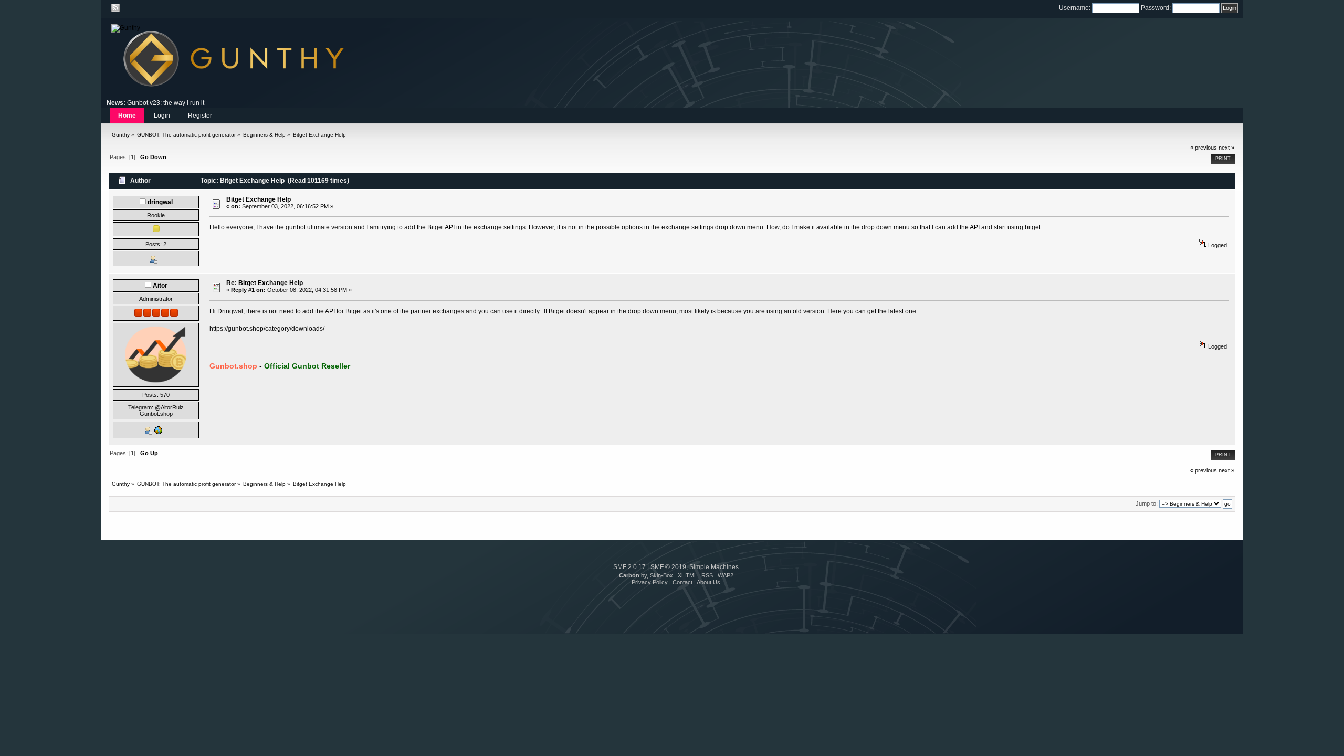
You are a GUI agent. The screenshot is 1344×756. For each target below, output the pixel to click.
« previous (1203, 147)
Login (162, 115)
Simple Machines (714, 567)
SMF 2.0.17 (629, 567)
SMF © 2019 (668, 567)
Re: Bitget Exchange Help (264, 283)
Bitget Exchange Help (258, 199)
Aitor (160, 285)
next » (1226, 147)
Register (200, 115)
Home (127, 115)
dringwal (160, 202)
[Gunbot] (158, 432)
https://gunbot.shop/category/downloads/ (266, 328)
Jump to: (1147, 503)
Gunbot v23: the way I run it (165, 103)
